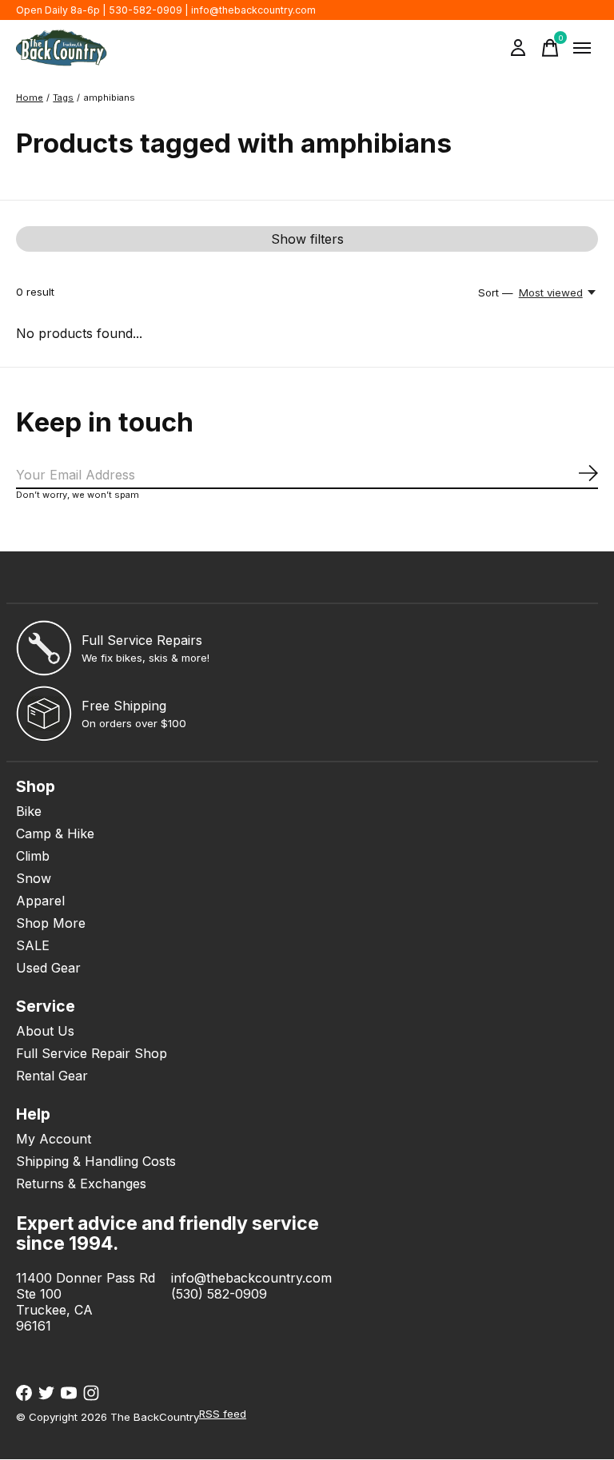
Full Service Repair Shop (91, 1053)
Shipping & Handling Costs (96, 1161)
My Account (53, 1139)
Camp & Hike (55, 833)
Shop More (51, 923)
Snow (33, 878)
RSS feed (222, 1413)
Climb (33, 856)
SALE (33, 945)
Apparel (40, 901)
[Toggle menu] (582, 48)
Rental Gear (52, 1076)
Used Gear (48, 968)
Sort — (495, 292)
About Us (45, 1031)
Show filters (307, 239)
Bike (29, 811)
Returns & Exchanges (81, 1183)
